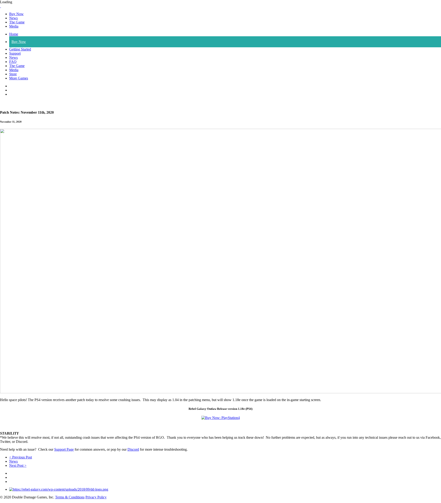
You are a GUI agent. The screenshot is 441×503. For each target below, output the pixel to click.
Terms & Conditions (70, 497)
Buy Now (16, 14)
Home (13, 34)
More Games (18, 78)
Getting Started (20, 49)
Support (15, 53)
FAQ (13, 62)
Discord (133, 449)
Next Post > (17, 465)
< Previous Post (20, 457)
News (13, 18)
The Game (17, 22)
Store (13, 74)
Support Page (64, 449)
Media (13, 26)
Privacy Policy (96, 497)
